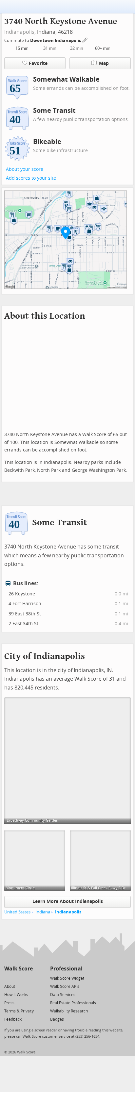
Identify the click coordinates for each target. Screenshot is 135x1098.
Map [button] (104, 63)
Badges (57, 1019)
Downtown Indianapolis (56, 40)
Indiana (42, 911)
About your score (24, 169)
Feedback (13, 1019)
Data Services (62, 994)
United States (17, 911)
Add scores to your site (31, 178)
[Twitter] (8, 978)
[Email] (28, 978)
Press (9, 1003)
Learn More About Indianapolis (67, 901)
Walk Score (18, 969)
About (9, 986)
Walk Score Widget (67, 978)
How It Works (16, 994)
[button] (65, 233)
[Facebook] (18, 978)
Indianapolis (19, 32)
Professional (66, 969)
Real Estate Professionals (73, 1003)
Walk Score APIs (64, 986)
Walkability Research (69, 1011)
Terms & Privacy (19, 1011)
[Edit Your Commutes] (85, 39)
